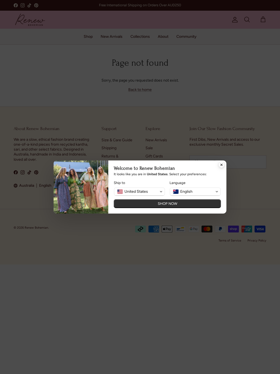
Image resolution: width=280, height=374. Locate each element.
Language (177, 183)
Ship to (119, 183)
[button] (139, 191)
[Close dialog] (221, 165)
